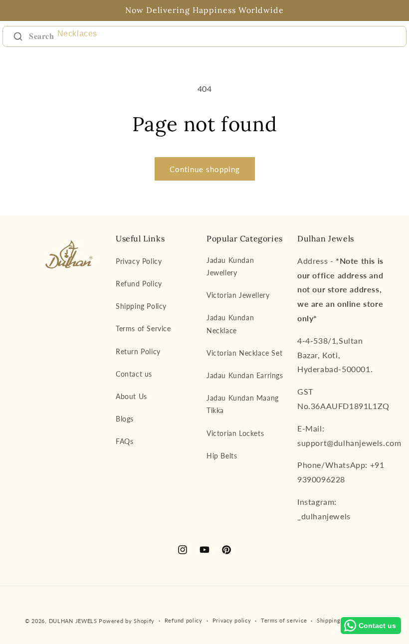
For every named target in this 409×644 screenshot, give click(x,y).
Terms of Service (143, 328)
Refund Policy (139, 283)
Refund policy (184, 620)
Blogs (125, 419)
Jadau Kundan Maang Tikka (242, 404)
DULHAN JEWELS (73, 621)
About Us (131, 396)
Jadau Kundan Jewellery (230, 266)
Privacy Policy (139, 261)
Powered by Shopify (127, 621)
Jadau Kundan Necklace (230, 323)
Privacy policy (231, 620)
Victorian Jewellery (237, 295)
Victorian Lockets (235, 433)
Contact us (134, 374)
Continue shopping (205, 169)
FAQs (124, 441)
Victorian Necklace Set (244, 353)
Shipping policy (338, 620)
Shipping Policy (141, 306)
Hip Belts (221, 455)
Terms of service (284, 620)
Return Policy (138, 351)
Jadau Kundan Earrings (244, 375)
